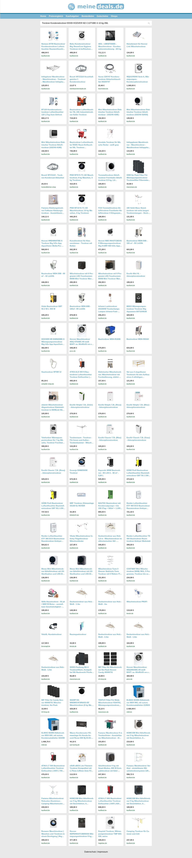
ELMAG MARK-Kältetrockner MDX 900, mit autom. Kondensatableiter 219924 (138, 702)
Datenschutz (90, 852)
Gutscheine (102, 16)
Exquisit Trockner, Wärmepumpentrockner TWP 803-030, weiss (110, 833)
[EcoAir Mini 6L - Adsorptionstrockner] (138, 265)
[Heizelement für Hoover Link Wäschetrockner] (138, 35)
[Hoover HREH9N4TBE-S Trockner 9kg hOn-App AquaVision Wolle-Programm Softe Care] (53, 232)
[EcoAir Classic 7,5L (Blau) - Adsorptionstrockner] (110, 429)
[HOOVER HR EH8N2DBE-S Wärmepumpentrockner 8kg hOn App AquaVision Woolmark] (53, 330)
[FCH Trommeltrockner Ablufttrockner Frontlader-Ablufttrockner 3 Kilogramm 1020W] (110, 199)
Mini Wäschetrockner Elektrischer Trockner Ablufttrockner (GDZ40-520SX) (138, 112)
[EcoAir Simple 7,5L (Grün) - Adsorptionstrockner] (81, 396)
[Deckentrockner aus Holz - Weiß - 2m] (110, 593)
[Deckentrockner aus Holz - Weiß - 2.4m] (110, 626)
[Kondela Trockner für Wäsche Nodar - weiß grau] (110, 134)
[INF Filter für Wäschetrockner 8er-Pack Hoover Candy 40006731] (110, 658)
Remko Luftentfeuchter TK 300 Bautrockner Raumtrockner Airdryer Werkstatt (138, 538)
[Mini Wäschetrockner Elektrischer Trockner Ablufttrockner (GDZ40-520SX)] (138, 101)
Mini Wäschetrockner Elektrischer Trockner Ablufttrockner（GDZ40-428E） (110, 112)
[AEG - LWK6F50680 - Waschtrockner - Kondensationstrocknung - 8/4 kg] (110, 35)
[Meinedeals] (96, 12)
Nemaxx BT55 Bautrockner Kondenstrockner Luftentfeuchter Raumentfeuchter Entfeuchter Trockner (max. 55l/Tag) (53, 49)
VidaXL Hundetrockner (51, 634)
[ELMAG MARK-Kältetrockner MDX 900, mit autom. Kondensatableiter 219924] (138, 691)
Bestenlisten (88, 16)
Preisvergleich (56, 16)
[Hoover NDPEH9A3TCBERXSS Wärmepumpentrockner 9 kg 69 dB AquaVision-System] (81, 823)
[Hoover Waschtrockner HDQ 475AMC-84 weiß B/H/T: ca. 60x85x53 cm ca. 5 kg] (81, 330)
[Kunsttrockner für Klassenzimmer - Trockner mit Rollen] (81, 232)
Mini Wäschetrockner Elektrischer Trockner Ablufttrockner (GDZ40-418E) (53, 144)
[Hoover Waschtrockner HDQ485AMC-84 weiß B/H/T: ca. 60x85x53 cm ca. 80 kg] (138, 658)
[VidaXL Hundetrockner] (53, 626)
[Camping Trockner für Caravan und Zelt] (138, 823)
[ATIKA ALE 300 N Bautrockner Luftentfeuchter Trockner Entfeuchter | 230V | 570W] (81, 363)
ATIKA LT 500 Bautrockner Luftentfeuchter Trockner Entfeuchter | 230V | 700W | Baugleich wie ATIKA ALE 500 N (53, 771)
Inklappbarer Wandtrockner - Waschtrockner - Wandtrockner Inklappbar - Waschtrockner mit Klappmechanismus (138, 147)
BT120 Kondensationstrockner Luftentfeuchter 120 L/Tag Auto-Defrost (52, 112)
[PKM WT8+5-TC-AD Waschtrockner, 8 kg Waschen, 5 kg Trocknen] (81, 166)
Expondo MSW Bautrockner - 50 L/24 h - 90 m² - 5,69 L (109, 472)
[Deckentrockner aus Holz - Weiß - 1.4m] (81, 593)
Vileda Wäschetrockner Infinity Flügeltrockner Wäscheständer (81, 538)
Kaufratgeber (72, 16)
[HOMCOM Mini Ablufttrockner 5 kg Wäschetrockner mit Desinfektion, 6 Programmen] (138, 724)
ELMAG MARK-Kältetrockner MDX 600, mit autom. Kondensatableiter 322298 (53, 735)
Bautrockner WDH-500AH (138, 339)
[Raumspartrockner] (81, 626)
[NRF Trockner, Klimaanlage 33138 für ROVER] (81, 494)
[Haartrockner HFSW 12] (53, 363)
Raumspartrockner (78, 634)
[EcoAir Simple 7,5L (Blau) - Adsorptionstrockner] (138, 396)
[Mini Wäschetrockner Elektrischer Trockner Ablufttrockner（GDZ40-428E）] (110, 101)
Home (43, 16)
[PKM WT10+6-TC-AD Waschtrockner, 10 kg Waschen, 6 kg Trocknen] (81, 199)
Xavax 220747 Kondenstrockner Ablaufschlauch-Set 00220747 (109, 79)
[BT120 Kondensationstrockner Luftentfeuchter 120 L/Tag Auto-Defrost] (53, 101)
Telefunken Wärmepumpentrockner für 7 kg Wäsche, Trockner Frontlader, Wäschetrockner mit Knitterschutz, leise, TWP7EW (53, 443)
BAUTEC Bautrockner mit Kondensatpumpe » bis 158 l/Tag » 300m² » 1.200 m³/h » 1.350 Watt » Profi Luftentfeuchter (109, 508)
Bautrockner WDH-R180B (109, 339)
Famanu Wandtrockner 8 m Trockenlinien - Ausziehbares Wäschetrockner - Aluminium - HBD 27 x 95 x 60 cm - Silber (110, 738)
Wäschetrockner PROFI (137, 602)
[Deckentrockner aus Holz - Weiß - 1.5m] (53, 658)
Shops (114, 16)
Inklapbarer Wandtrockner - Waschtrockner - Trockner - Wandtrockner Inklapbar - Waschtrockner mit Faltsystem (53, 82)
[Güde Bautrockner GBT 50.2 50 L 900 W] (53, 298)
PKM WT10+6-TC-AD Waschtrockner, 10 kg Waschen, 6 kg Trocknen (81, 210)
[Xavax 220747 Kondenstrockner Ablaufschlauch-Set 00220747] (110, 68)
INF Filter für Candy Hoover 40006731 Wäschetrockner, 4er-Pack (52, 702)
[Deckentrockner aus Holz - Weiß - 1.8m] (138, 626)
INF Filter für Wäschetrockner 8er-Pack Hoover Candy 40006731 (110, 669)
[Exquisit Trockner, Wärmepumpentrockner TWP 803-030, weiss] (110, 822)
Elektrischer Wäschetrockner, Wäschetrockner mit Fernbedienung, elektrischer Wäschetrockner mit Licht (110, 377)
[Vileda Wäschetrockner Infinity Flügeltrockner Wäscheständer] (81, 527)
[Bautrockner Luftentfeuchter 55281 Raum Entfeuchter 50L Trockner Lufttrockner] (81, 134)
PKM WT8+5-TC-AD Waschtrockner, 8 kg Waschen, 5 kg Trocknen (82, 177)
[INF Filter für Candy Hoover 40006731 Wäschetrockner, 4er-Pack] (53, 691)
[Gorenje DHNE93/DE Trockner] (81, 462)
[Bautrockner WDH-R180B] (110, 330)
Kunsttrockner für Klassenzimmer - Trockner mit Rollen (81, 243)
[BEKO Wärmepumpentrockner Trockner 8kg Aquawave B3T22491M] (138, 298)
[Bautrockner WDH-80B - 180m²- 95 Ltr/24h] (81, 298)
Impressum (103, 852)
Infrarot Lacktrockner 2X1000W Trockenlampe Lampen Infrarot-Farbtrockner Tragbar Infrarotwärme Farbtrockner (109, 311)
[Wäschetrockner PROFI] (138, 593)
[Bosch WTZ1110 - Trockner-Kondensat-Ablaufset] (53, 166)
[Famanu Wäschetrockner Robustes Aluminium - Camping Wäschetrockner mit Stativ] (53, 790)
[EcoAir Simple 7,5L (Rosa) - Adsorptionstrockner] (110, 396)
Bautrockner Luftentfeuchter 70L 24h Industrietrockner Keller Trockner (82, 112)
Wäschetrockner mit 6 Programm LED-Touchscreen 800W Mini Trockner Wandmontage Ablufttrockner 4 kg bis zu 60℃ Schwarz (81, 278)
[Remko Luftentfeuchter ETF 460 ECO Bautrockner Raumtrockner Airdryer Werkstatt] (138, 494)
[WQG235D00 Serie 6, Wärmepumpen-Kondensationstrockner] (138, 68)
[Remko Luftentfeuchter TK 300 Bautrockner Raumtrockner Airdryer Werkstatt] (138, 527)
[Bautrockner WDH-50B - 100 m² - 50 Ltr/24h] (138, 232)
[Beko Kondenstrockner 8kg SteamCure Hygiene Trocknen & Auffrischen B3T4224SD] (81, 35)
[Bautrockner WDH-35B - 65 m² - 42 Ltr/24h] (53, 265)
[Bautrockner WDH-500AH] (138, 330)
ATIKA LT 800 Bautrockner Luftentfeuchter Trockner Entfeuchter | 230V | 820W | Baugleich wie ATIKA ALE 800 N (110, 803)
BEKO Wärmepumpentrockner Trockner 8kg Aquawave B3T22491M (137, 308)
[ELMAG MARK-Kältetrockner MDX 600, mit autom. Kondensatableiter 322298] (53, 724)
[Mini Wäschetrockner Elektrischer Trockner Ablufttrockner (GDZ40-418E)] (53, 134)
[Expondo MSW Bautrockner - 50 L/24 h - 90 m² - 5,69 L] (110, 462)
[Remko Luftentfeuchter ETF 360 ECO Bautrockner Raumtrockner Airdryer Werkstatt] (53, 527)
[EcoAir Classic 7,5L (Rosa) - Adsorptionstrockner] (53, 462)
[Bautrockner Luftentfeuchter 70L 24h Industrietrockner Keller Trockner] (81, 101)
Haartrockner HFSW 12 (51, 372)
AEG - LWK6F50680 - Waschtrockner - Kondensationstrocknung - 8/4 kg (109, 46)
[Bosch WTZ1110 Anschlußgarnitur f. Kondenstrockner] (81, 68)
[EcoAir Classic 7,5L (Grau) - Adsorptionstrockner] (138, 429)
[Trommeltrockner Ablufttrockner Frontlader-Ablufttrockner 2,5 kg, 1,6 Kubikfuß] (110, 166)
